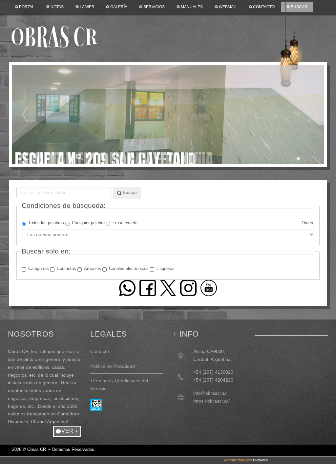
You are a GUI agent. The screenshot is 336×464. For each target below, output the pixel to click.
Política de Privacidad (112, 366)
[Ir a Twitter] (168, 287)
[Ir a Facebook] (147, 287)
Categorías (38, 268)
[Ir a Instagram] (188, 287)
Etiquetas (166, 268)
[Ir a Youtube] (208, 287)
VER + (69, 431)
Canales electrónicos (129, 268)
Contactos (66, 268)
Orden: (308, 222)
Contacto (99, 351)
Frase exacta (125, 222)
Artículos (92, 268)
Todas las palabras (46, 222)
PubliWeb (260, 460)
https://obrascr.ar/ (211, 401)
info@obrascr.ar (209, 393)
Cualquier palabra (88, 222)
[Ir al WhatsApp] (127, 287)
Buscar (129, 192)
